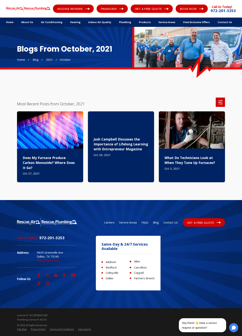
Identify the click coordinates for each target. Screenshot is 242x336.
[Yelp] (65, 275)
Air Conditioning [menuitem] (51, 22)
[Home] (28, 8)
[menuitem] (22, 329)
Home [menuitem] (9, 22)
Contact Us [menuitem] (225, 22)
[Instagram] (47, 283)
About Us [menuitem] (27, 22)
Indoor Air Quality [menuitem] (99, 22)
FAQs (144, 222)
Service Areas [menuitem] (166, 22)
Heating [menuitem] (75, 22)
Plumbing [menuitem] (125, 22)
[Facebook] (39, 275)
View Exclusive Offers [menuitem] (196, 22)
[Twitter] (47, 275)
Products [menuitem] (145, 22)
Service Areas (128, 222)
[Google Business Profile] (56, 275)
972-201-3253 (223, 11)
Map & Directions (48, 260)
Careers (109, 222)
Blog (156, 222)
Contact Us (170, 222)
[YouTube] (73, 275)
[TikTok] (39, 283)
